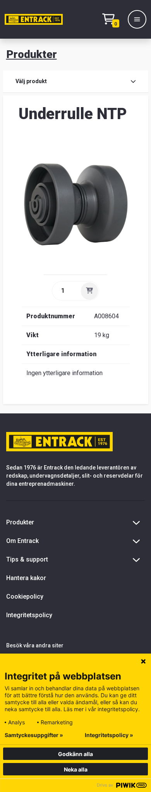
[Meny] (137, 19)
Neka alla (76, 769)
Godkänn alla (75, 754)
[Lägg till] (89, 290)
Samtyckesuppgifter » (34, 735)
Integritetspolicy (29, 615)
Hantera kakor (26, 578)
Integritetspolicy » (109, 735)
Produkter (31, 54)
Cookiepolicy (24, 596)
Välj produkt (31, 81)
